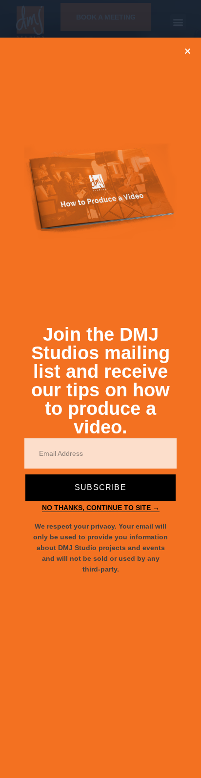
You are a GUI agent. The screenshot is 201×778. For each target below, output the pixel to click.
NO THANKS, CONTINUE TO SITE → (101, 508)
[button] (187, 51)
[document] (100, 389)
